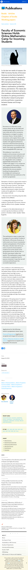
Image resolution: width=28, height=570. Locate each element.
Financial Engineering (9, 334)
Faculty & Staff (5, 549)
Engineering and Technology (10, 442)
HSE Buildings (5, 552)
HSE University (6, 1)
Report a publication (5, 24)
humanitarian (9, 419)
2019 (9, 431)
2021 (4, 431)
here (19, 560)
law (22, 419)
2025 (13, 429)
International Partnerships (8, 547)
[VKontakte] (2, 348)
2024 (16, 429)
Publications (13, 8)
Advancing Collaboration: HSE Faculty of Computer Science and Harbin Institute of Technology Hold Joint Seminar (12, 504)
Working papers (8, 19)
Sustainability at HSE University (9, 542)
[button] (10, 533)
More (17, 431)
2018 (12, 431)
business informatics (7, 417)
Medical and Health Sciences (11, 444)
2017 (15, 431)
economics (14, 417)
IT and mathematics (17, 419)
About (4, 535)
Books (4, 13)
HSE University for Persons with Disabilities (11, 554)
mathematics (11, 420)
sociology (17, 420)
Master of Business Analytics (8, 382)
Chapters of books (9, 16)
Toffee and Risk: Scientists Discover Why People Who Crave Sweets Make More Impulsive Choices (12, 482)
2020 (7, 431)
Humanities (7, 450)
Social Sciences (8, 448)
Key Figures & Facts (6, 540)
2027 (8, 429)
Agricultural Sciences (9, 446)
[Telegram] (4, 348)
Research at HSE (13, 24)
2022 (21, 429)
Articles (11, 13)
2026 (11, 429)
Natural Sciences (8, 440)
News (2, 455)
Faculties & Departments (7, 545)
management (5, 420)
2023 (19, 429)
